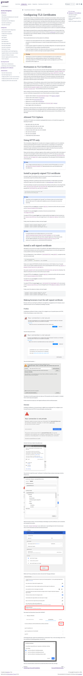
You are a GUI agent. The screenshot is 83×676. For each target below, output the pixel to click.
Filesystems (4, 15)
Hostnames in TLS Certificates (74, 13)
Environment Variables (6, 31)
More (51, 4)
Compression (4, 35)
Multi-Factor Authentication (7, 63)
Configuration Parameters (7, 33)
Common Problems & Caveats (8, 55)
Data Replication (5, 41)
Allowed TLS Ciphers (72, 14)
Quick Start (17, 4)
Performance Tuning (6, 49)
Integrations (34, 4)
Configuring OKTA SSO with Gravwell (9, 80)
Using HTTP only (72, 16)
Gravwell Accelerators (6, 47)
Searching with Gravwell (43, 4)
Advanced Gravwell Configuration (9, 29)
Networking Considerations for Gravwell (10, 17)
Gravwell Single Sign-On (7, 74)
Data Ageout (4, 37)
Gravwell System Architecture (30, 9)
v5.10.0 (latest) (5, 6)
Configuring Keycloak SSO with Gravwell (10, 78)
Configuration (24, 4)
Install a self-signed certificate (74, 21)
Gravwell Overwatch (6, 24)
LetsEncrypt (52, 31)
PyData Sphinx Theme (11, 674)
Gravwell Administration (7, 72)
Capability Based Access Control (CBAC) (10, 53)
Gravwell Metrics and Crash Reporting (9, 51)
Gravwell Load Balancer (6, 22)
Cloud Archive (5, 39)
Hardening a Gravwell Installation (9, 65)
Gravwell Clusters (5, 18)
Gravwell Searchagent (6, 45)
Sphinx (8, 672)
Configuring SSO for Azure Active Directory (10, 76)
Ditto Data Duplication (6, 43)
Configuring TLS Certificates (7, 67)
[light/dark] (77, 4)
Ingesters (29, 4)
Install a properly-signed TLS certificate (74, 18)
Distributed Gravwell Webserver (8, 20)
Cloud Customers (5, 58)
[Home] (22, 10)
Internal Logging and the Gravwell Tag (9, 56)
